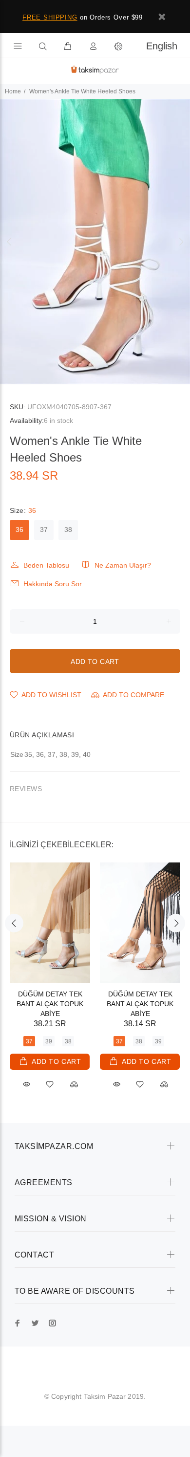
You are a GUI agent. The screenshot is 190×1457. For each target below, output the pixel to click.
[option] (95, 242)
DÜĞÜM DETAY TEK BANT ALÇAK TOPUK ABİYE (50, 1003)
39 (48, 1041)
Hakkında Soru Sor (52, 584)
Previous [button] (9, 241)
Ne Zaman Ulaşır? (123, 565)
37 (44, 529)
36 (19, 529)
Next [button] (180, 241)
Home (13, 91)
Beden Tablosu (46, 565)
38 (68, 529)
